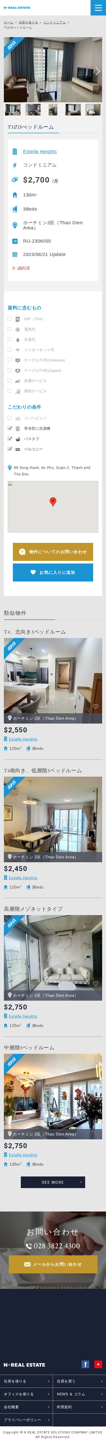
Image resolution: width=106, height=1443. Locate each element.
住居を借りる (28, 22)
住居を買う (66, 1381)
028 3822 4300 (57, 1246)
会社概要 (11, 1407)
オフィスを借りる (19, 1394)
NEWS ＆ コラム (71, 1394)
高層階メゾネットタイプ (33, 909)
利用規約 (64, 1407)
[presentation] (95, 71)
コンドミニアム (54, 22)
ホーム (9, 22)
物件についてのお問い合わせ (58, 552)
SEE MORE (53, 1182)
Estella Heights (40, 151)
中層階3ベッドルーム (29, 1047)
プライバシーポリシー (22, 1420)
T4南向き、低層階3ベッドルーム (43, 770)
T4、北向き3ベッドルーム (35, 632)
